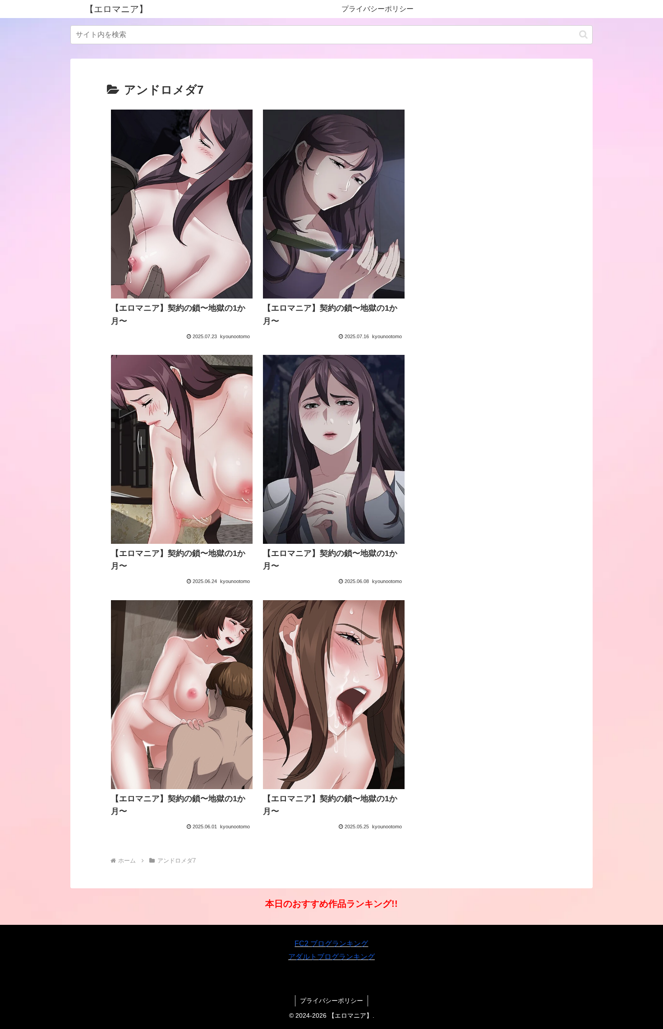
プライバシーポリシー (331, 1000)
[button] (583, 34)
